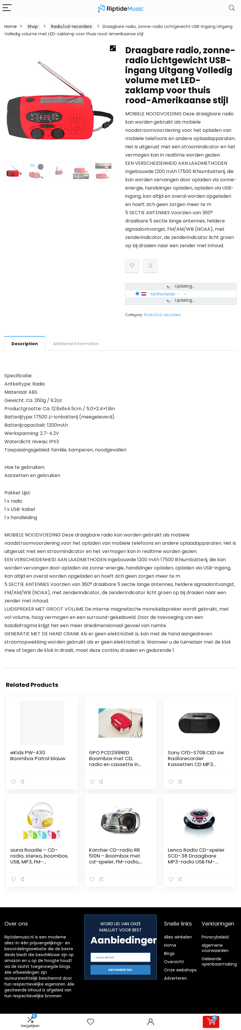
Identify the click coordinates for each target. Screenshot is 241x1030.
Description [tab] (24, 344)
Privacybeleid (215, 937)
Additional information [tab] (76, 344)
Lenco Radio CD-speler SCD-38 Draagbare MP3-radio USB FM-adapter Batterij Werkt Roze (196, 861)
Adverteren (175, 978)
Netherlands (162, 294)
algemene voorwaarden (215, 947)
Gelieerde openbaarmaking (219, 961)
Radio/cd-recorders (71, 26)
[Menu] (7, 8)
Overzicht (174, 962)
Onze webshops (180, 970)
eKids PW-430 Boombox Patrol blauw (38, 755)
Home (10, 26)
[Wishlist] (90, 1022)
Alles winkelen (178, 937)
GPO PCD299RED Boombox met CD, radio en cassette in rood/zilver (113, 761)
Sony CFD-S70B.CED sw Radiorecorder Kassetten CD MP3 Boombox (196, 761)
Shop (33, 26)
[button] (113, 48)
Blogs (169, 953)
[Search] (232, 8)
